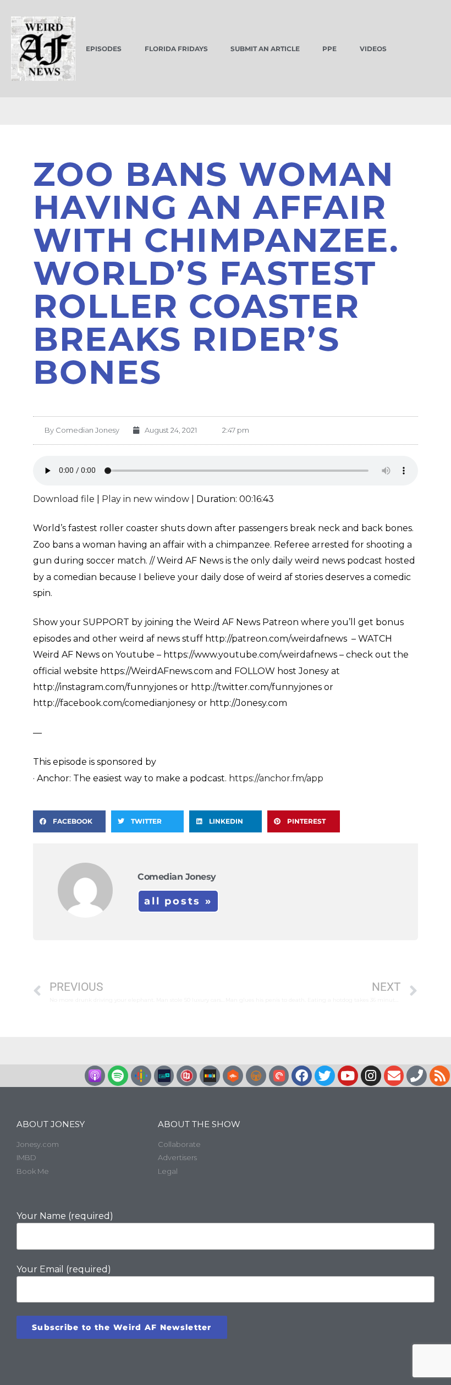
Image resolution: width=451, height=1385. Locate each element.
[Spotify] (118, 1076)
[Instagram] (371, 1076)
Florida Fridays (176, 49)
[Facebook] (302, 1076)
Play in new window (145, 499)
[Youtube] (348, 1076)
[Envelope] (394, 1076)
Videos (373, 49)
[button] (69, 821)
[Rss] (440, 1076)
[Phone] (416, 1076)
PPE (329, 49)
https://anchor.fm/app (276, 778)
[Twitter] (325, 1076)
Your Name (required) (64, 1216)
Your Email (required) (63, 1269)
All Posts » (178, 901)
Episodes (104, 49)
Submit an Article (265, 49)
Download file (64, 499)
